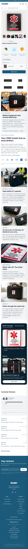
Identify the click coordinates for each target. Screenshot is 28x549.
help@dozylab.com (14, 522)
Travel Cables (7, 499)
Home (2, 8)
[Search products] (20, 4)
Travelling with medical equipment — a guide (13, 130)
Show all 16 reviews (5, 450)
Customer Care (21, 499)
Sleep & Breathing (7, 503)
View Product (14, 381)
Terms (14, 472)
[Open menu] (25, 4)
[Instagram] (12, 492)
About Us (14, 527)
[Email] (15, 492)
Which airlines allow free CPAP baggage (10, 155)
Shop (6, 8)
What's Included (8, 326)
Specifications (19, 326)
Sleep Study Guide (14, 528)
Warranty (21, 508)
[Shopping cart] (23, 4)
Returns (21, 506)
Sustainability (14, 534)
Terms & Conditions (21, 510)
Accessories (7, 501)
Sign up (23, 469)
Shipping (21, 503)
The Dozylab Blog (14, 537)
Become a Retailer (14, 536)
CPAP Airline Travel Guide (14, 530)
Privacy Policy (18, 472)
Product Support (20, 501)
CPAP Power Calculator (14, 532)
